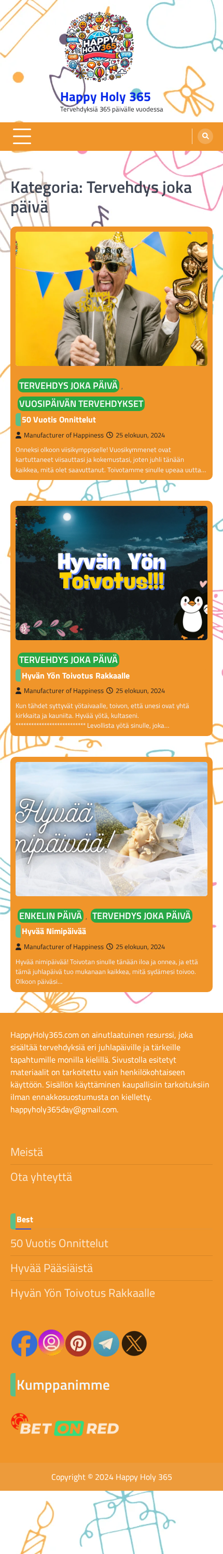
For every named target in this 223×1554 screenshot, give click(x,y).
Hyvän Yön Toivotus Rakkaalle (76, 675)
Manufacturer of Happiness (64, 435)
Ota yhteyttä (41, 1176)
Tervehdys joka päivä (68, 385)
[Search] (205, 136)
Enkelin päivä (50, 916)
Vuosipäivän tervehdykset (81, 404)
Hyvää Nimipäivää (54, 931)
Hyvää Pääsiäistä (51, 1268)
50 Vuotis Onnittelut (59, 419)
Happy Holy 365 (105, 96)
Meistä (26, 1152)
